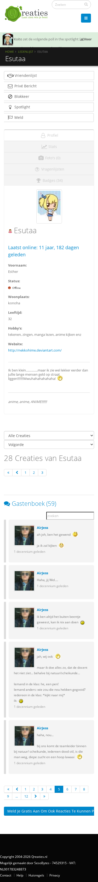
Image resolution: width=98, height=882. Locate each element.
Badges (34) (52, 180)
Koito (18, 39)
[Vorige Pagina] (16, 472)
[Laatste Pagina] (44, 796)
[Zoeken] (86, 4)
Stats (52, 146)
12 (26, 796)
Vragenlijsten (52, 169)
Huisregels (36, 875)
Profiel (52, 135)
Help (19, 875)
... (16, 796)
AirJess (42, 527)
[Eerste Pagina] (8, 472)
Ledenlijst (25, 52)
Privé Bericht (25, 85)
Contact (5, 875)
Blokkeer (21, 96)
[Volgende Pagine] (35, 796)
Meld (18, 117)
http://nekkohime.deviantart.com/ (35, 350)
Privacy (54, 875)
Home (9, 52)
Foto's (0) (52, 157)
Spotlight (21, 106)
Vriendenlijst (25, 75)
